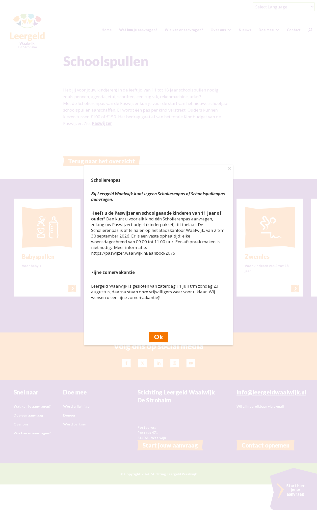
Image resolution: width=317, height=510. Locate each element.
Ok (158, 336)
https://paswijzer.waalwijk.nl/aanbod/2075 (133, 253)
